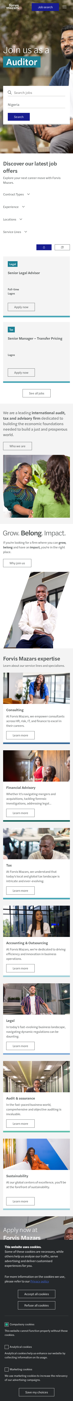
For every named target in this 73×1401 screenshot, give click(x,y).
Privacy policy (39, 1281)
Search (19, 116)
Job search (45, 7)
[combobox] (16, 194)
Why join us (17, 563)
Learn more (20, 735)
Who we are (18, 446)
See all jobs (36, 393)
